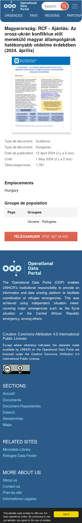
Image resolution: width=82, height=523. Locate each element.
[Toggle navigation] (75, 6)
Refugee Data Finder (20, 455)
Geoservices (13, 418)
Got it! (66, 514)
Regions (52, 15)
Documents (12, 399)
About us (10, 480)
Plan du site (12, 492)
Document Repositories (22, 406)
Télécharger (41, 236)
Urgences (13, 15)
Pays (33, 15)
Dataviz (9, 412)
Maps (7, 424)
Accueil (9, 393)
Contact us (11, 486)
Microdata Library (17, 449)
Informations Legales (19, 498)
